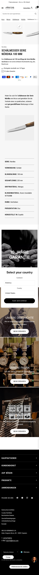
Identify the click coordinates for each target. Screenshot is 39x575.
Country (19, 288)
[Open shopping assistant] (34, 559)
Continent (19, 278)
